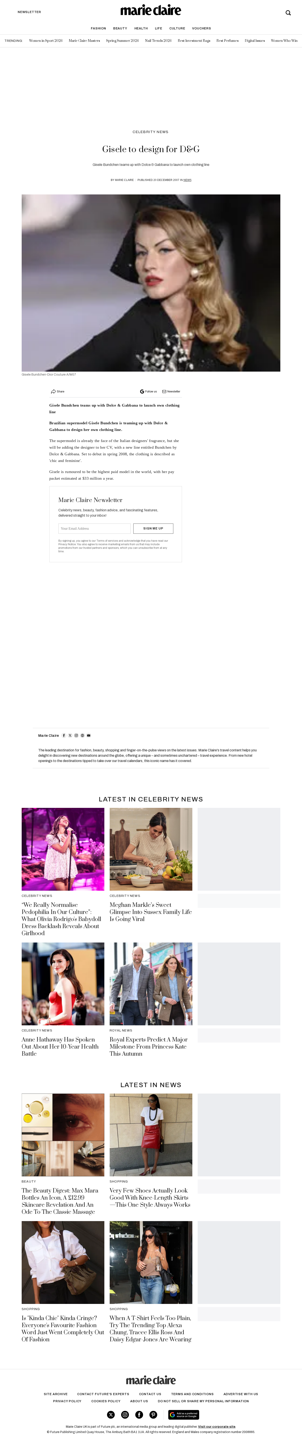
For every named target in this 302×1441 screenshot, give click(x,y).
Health (141, 28)
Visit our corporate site (216, 1426)
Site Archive (56, 1394)
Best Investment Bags (194, 41)
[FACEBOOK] (64, 735)
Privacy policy (67, 1401)
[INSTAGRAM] (76, 735)
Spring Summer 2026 (122, 41)
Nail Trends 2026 (158, 41)
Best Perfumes (227, 41)
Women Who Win (284, 41)
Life (158, 28)
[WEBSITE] (82, 735)
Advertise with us (241, 1394)
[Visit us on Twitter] (111, 1415)
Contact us (150, 1394)
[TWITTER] (70, 735)
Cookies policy (105, 1401)
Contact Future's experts (103, 1394)
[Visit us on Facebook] (139, 1415)
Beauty (120, 28)
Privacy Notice (67, 544)
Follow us (151, 391)
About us (139, 1401)
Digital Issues (255, 41)
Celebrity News (151, 132)
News (187, 180)
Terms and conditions (192, 1394)
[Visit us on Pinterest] (153, 1415)
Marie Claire (124, 180)
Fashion (98, 28)
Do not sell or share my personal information (203, 1401)
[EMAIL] (88, 735)
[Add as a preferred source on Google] (212, 1415)
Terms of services (107, 540)
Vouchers (201, 28)
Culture (177, 28)
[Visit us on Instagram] (125, 1415)
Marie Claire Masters (84, 41)
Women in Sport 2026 (46, 41)
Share (60, 391)
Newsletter (173, 391)
